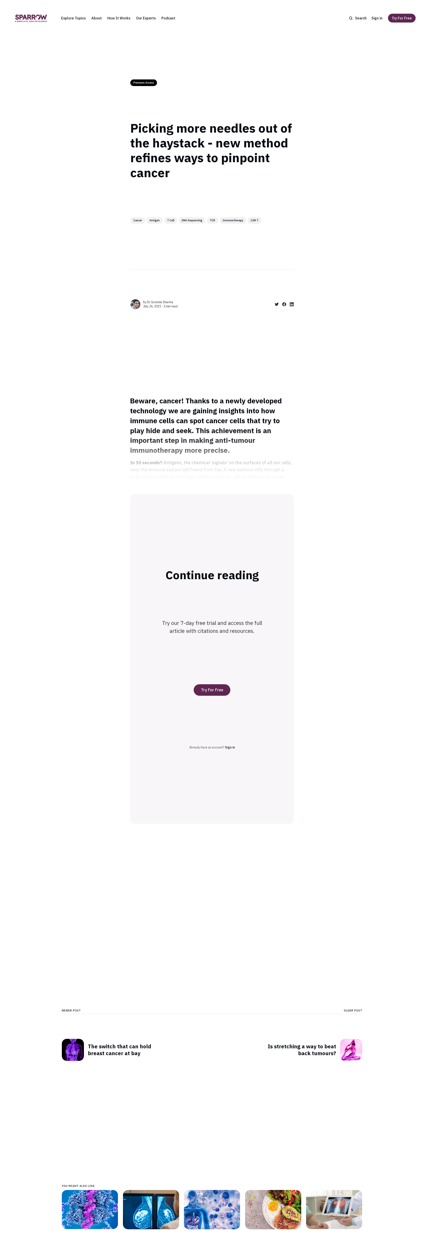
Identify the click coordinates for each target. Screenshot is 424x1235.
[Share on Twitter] (275, 304)
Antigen (155, 220)
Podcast (168, 18)
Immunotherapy (233, 220)
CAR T (254, 220)
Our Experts (146, 18)
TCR (212, 220)
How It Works (119, 18)
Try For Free (402, 18)
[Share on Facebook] (282, 304)
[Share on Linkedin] (290, 304)
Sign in (376, 18)
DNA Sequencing (192, 220)
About (96, 18)
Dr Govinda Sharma (160, 302)
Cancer (137, 220)
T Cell (170, 220)
